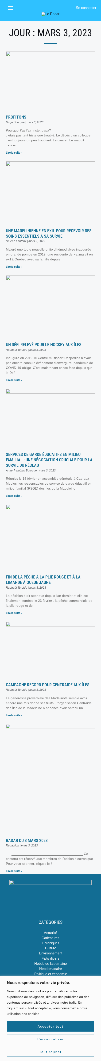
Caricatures (50, 938)
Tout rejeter (50, 1052)
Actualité (50, 933)
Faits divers (50, 958)
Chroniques (50, 943)
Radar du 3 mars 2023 (27, 840)
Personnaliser (50, 1039)
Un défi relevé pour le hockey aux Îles (44, 344)
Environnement (50, 953)
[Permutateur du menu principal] (10, 8)
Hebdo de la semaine (50, 963)
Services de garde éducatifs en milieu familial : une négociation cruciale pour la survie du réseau (49, 460)
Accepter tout (50, 1026)
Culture (50, 948)
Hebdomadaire (50, 969)
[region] (50, 1018)
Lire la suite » (14, 152)
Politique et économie (50, 974)
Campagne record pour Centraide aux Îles (47, 684)
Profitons (16, 117)
